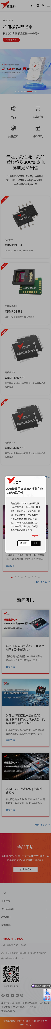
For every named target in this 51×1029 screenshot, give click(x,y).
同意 (35, 543)
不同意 (23, 543)
